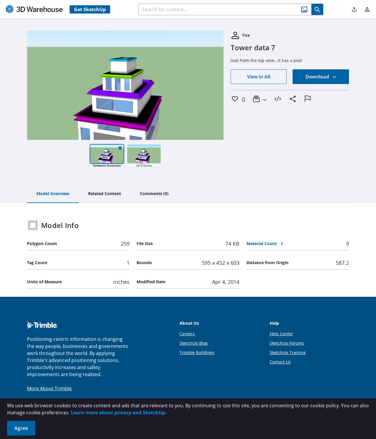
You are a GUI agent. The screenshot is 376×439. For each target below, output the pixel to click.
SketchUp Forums (287, 343)
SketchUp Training (288, 352)
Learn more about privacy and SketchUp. (119, 412)
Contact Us (280, 362)
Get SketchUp (90, 9)
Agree (21, 428)
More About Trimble (49, 388)
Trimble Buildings (196, 352)
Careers (187, 333)
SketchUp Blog (193, 343)
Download (318, 76)
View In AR (259, 76)
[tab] (53, 194)
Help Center (281, 333)
